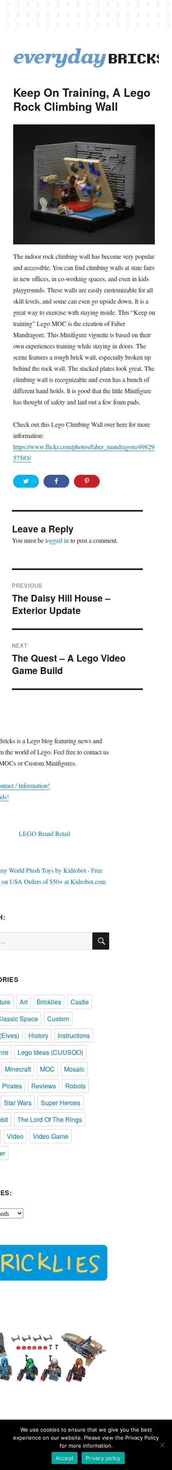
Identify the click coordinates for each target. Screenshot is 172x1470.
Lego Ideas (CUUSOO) (50, 1052)
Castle (79, 1001)
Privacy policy (103, 1458)
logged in (57, 540)
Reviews (43, 1085)
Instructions (74, 1035)
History (38, 1035)
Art (24, 1001)
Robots (75, 1085)
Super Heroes (60, 1102)
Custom (58, 1018)
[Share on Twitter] (26, 481)
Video (15, 1136)
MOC (47, 1069)
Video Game (50, 1136)
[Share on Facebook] (56, 481)
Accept (65, 1458)
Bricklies (49, 1001)
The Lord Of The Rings (49, 1119)
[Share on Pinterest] (87, 481)
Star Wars (18, 1102)
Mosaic (74, 1069)
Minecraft (18, 1069)
